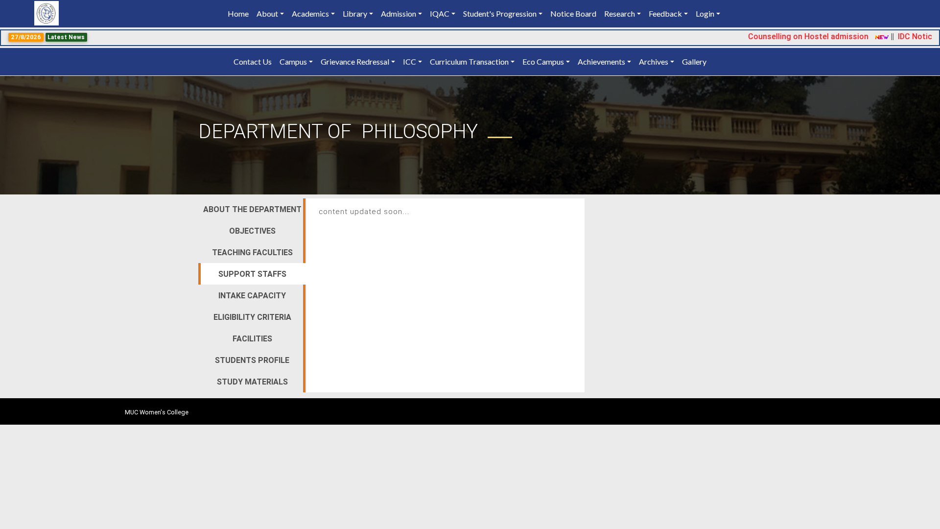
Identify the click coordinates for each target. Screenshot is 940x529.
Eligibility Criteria (252, 317)
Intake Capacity (252, 295)
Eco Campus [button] (543, 61)
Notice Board (573, 13)
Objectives (252, 231)
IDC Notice (905, 36)
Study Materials (252, 381)
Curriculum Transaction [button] (469, 61)
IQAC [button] (439, 13)
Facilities (252, 338)
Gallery (694, 61)
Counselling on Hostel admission (796, 36)
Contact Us (253, 61)
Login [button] (705, 13)
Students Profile (252, 360)
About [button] (267, 13)
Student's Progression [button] (500, 13)
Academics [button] (310, 13)
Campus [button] (293, 61)
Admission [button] (398, 13)
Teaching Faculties (252, 252)
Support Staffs (252, 274)
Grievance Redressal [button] (355, 61)
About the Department (252, 209)
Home (240, 13)
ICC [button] (409, 61)
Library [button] (355, 13)
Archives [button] (653, 61)
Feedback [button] (665, 13)
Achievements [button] (601, 61)
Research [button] (619, 13)
